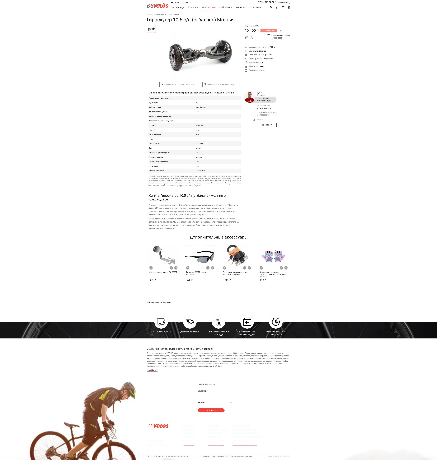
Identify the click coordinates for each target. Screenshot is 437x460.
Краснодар (277, 38)
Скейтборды (226, 7)
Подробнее (152, 370)
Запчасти (240, 7)
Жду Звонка (267, 125)
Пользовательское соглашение (241, 456)
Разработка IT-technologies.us (279, 456)
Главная (150, 14)
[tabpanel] (200, 52)
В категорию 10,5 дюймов (160, 302)
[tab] (151, 29)
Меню (177, 2)
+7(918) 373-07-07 (265, 2)
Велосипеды (177, 7)
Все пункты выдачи (155, 440)
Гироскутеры (209, 7)
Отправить (211, 410)
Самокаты (193, 7)
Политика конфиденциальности (215, 456)
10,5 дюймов (174, 14)
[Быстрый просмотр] (151, 268)
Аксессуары (255, 7)
